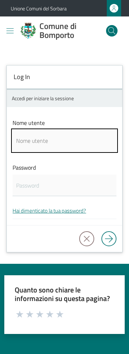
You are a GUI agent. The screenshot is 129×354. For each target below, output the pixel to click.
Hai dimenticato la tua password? (49, 211)
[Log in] (108, 238)
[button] (111, 30)
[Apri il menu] (10, 30)
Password (24, 167)
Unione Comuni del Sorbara (39, 8)
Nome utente (29, 122)
